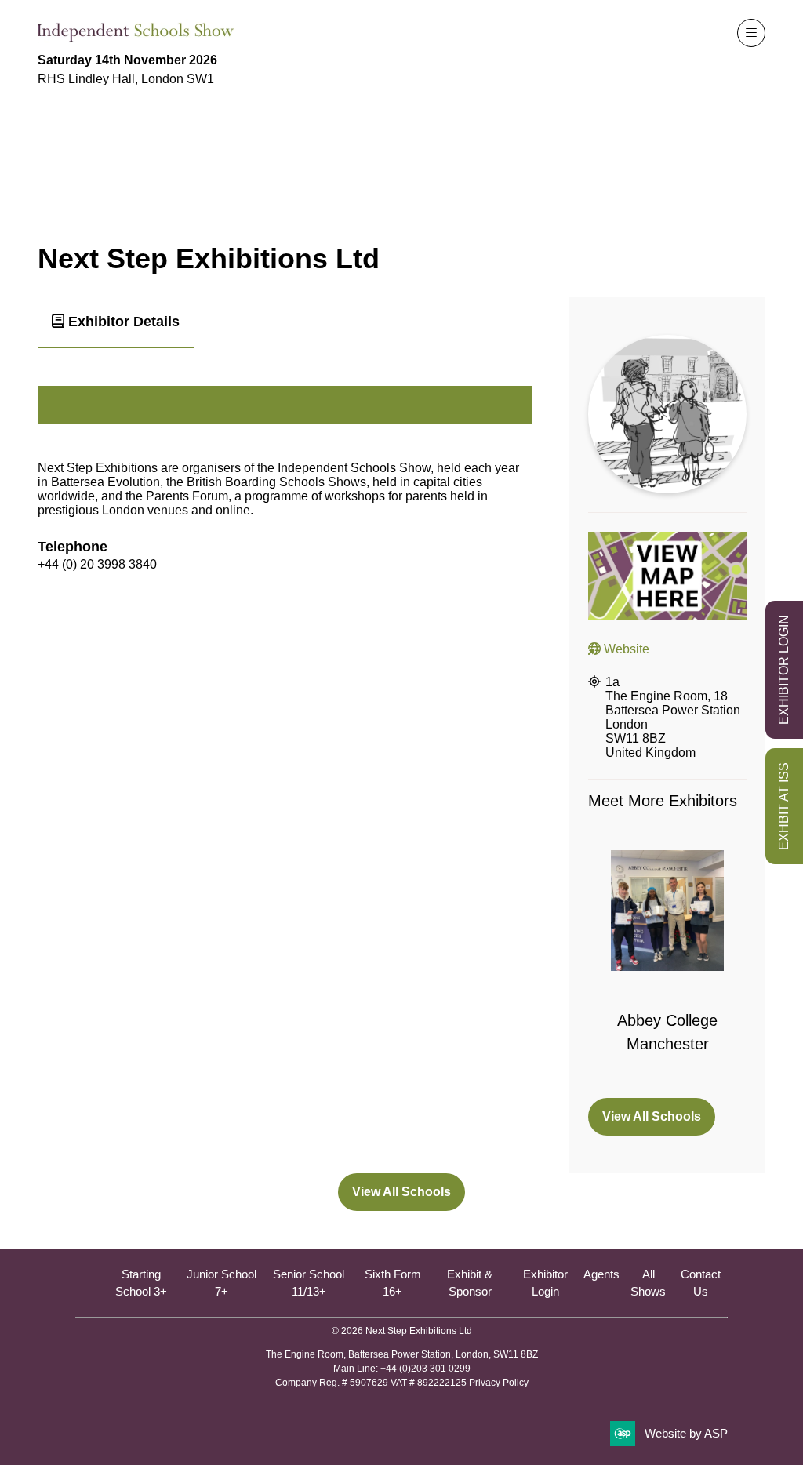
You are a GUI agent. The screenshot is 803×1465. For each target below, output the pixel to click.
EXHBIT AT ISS (783, 806)
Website (625, 649)
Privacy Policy (499, 1382)
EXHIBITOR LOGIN (783, 670)
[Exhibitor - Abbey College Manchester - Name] (667, 964)
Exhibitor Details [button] (122, 321)
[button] (751, 33)
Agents (601, 1274)
